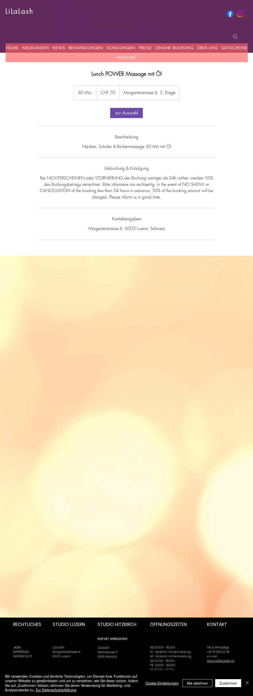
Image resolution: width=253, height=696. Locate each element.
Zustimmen (228, 683)
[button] (58, 47)
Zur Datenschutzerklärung (56, 689)
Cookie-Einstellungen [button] (162, 683)
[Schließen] (247, 683)
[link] (126, 113)
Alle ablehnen (197, 683)
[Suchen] (235, 36)
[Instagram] (240, 13)
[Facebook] (230, 13)
